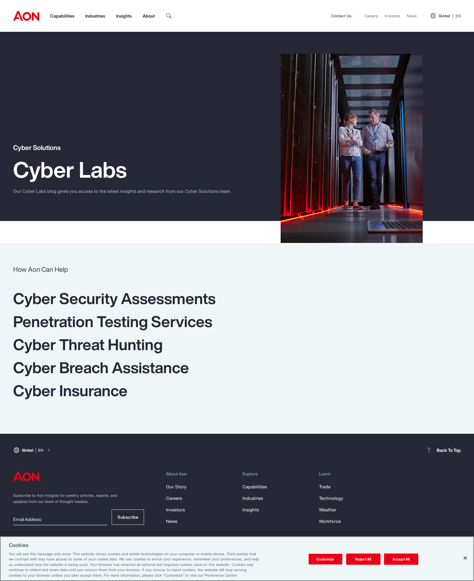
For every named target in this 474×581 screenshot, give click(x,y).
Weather (327, 509)
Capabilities (62, 16)
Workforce (330, 521)
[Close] (465, 558)
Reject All (363, 559)
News (412, 16)
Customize (325, 559)
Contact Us (341, 16)
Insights (124, 16)
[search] (169, 16)
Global (450, 16)
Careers (371, 16)
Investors (392, 16)
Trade (325, 486)
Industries (95, 16)
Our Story (176, 486)
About (149, 16)
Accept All (401, 559)
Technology (331, 498)
